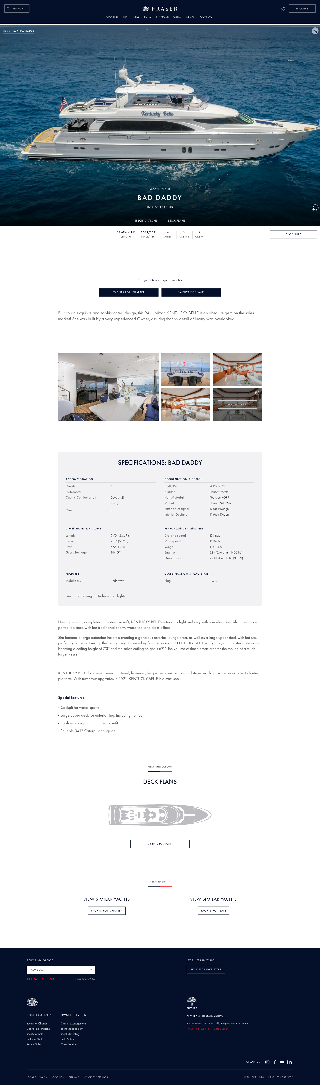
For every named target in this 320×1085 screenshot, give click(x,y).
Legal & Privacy (37, 1077)
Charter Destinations (38, 1028)
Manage (162, 17)
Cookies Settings (96, 1077)
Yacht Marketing (70, 1033)
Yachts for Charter (37, 1023)
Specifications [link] (146, 220)
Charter (112, 17)
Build (148, 17)
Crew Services (69, 1044)
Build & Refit (67, 1039)
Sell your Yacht (35, 1039)
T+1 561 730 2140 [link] (42, 979)
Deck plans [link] (177, 220)
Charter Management (73, 1023)
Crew (177, 17)
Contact (207, 17)
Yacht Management (72, 1028)
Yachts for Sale (35, 1033)
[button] (302, 8)
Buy (126, 17)
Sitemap (74, 1077)
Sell (136, 17)
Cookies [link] (58, 1077)
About (191, 17)
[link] (16, 8)
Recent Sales (34, 1044)
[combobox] (61, 970)
